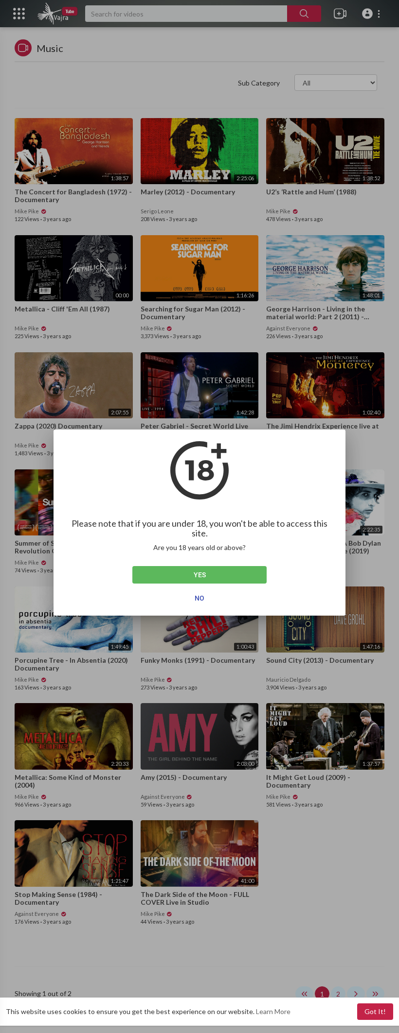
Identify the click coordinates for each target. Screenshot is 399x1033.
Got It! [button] (375, 1011)
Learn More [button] (273, 1011)
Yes (200, 575)
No (199, 598)
